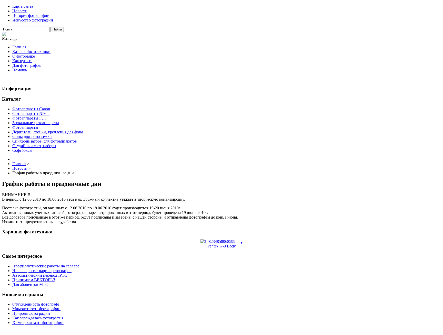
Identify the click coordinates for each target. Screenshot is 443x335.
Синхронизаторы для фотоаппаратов (44, 141)
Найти (57, 29)
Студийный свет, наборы (34, 146)
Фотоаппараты (25, 127)
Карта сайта (22, 6)
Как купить (22, 61)
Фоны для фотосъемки (32, 136)
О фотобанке (23, 56)
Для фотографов (26, 65)
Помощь (19, 70)
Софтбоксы (22, 150)
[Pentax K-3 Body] (221, 241)
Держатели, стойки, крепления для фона (47, 132)
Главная (19, 47)
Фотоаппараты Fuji (29, 118)
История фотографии (30, 15)
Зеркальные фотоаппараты (35, 123)
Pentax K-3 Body (221, 246)
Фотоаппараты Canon (31, 109)
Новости (19, 11)
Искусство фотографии (32, 20)
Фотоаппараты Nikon (30, 113)
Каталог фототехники (31, 51)
